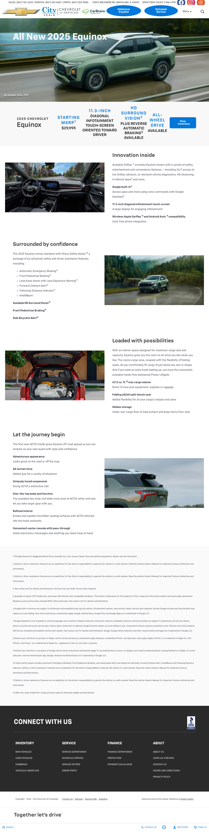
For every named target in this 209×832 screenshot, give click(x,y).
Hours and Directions (166, 771)
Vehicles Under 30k (27, 771)
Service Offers (71, 764)
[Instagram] (185, 722)
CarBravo (21, 764)
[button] (202, 11)
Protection (114, 758)
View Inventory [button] (184, 122)
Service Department (74, 752)
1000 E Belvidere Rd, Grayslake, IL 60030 (115, 2)
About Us (158, 752)
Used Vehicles (24, 758)
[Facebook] (183, 722)
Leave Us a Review (163, 758)
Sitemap (79, 799)
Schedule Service (72, 758)
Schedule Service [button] (161, 10)
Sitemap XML (91, 799)
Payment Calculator (120, 764)
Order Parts (69, 771)
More (186, 11)
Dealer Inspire (187, 799)
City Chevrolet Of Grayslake (45, 799)
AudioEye (103, 799)
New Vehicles (24, 752)
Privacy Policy (161, 777)
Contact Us (160, 764)
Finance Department (120, 752)
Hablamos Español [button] (124, 10)
